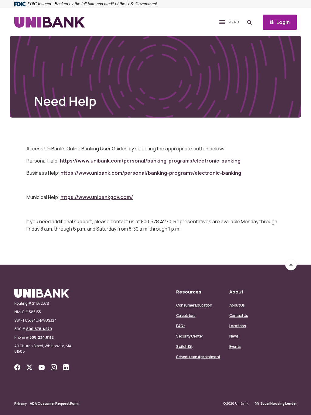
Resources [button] (188, 292)
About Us (237, 305)
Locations (237, 325)
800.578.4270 (39, 328)
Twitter (29, 367)
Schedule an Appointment (198, 356)
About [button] (236, 292)
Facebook (17, 367)
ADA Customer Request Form (54, 403)
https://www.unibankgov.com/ (96, 197)
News (234, 336)
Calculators (186, 315)
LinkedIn (66, 367)
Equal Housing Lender (279, 403)
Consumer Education (194, 305)
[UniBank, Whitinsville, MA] (49, 22)
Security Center (189, 336)
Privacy (20, 403)
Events (235, 346)
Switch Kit (184, 346)
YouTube (42, 367)
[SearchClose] (249, 22)
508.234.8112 (41, 337)
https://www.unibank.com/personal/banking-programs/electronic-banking (150, 160)
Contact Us (238, 315)
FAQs (180, 325)
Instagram (54, 367)
